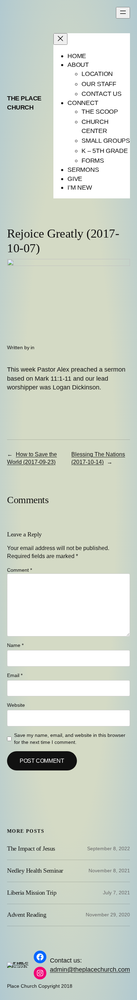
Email (14, 675)
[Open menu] (123, 13)
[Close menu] (60, 39)
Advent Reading (26, 914)
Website (16, 705)
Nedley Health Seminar (35, 870)
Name (15, 645)
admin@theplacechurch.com (90, 969)
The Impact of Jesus (31, 848)
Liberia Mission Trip (31, 892)
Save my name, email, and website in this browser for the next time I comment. (69, 738)
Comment (19, 570)
